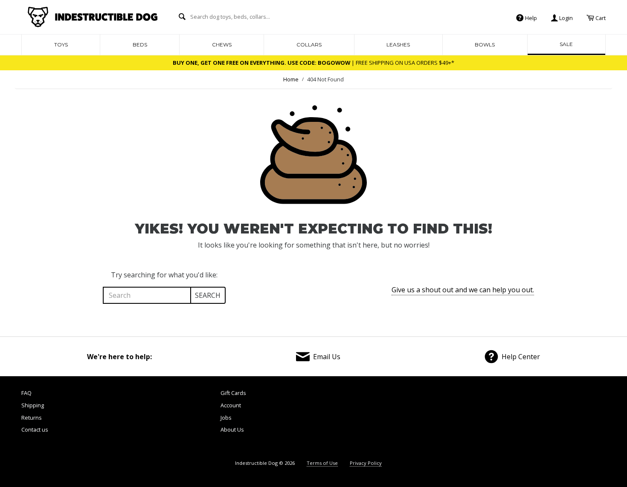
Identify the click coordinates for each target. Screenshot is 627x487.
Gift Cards (233, 393)
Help (530, 17)
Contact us (34, 429)
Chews (222, 44)
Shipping (32, 405)
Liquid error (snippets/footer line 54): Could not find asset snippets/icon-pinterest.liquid (534, 419)
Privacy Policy (366, 463)
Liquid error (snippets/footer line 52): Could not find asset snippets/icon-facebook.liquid (442, 419)
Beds (140, 44)
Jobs (226, 417)
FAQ (26, 393)
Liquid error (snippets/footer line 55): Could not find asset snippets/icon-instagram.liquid (582, 419)
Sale (566, 44)
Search (208, 295)
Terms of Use (322, 463)
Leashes (398, 44)
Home (291, 79)
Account (231, 405)
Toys (61, 44)
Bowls (485, 44)
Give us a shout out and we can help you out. (463, 289)
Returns (31, 417)
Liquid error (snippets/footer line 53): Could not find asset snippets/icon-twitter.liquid (488, 419)
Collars (309, 44)
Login (565, 17)
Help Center (521, 356)
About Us (232, 429)
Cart (600, 17)
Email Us (326, 356)
